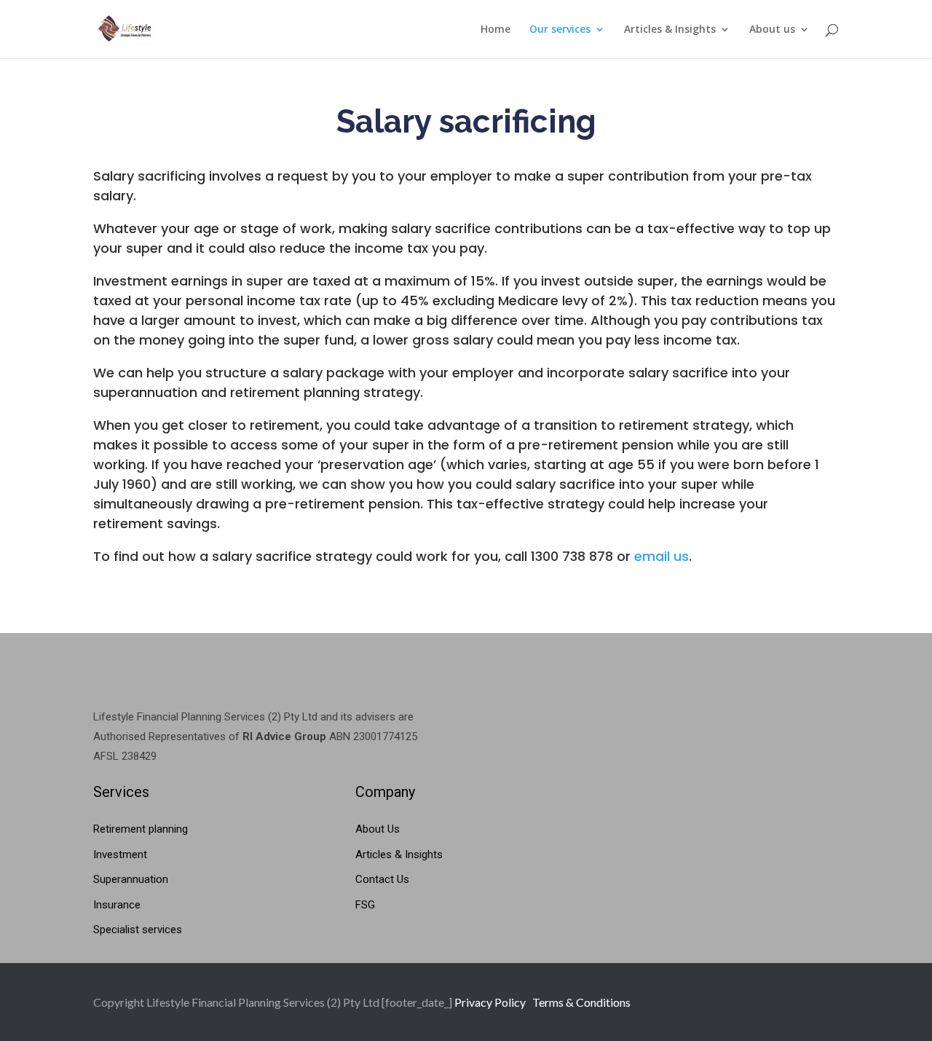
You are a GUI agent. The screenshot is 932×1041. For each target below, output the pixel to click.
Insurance (117, 904)
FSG (365, 904)
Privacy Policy (490, 1002)
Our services (560, 30)
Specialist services (137, 929)
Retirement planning (140, 829)
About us (772, 30)
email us (661, 556)
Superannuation (130, 879)
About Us (377, 829)
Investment (120, 854)
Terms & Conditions (581, 1002)
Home (495, 30)
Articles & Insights (670, 30)
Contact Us (382, 879)
